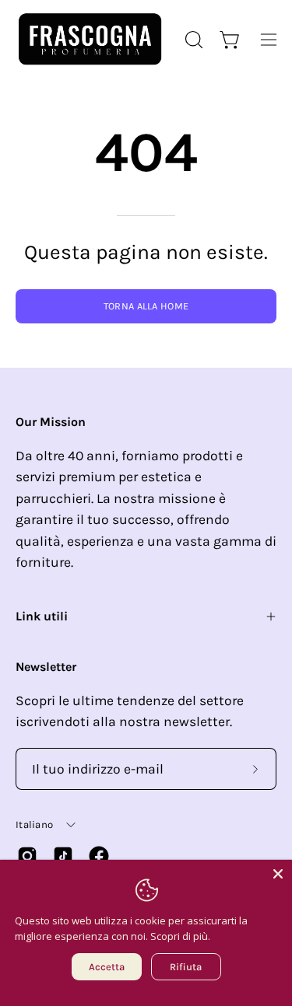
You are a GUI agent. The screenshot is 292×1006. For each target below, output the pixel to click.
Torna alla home (146, 306)
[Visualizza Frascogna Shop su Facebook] (99, 856)
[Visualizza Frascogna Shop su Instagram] (27, 856)
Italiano (34, 824)
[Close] (278, 874)
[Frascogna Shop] (90, 39)
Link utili (42, 616)
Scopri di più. (180, 936)
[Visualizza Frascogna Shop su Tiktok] (63, 856)
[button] (192, 40)
